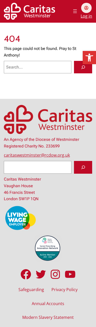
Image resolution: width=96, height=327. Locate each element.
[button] (89, 57)
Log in (86, 16)
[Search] (83, 67)
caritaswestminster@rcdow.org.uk (37, 155)
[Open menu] (75, 11)
